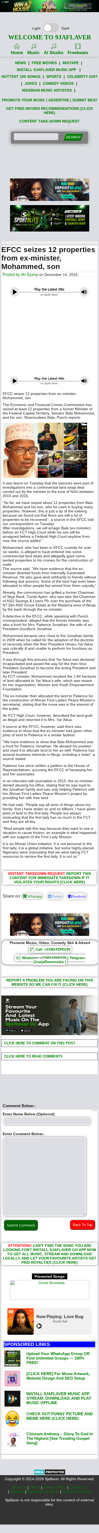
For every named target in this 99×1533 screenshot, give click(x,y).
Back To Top (82, 1225)
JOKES (31, 83)
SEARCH (73, 137)
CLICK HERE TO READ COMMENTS (33, 1056)
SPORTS (53, 76)
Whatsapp (34, 896)
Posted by (12, 274)
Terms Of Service (76, 1491)
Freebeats (78, 52)
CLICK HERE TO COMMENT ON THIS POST (39, 1043)
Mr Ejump (29, 274)
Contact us (78, 1487)
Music (33, 52)
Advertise (17, 1491)
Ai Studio (53, 52)
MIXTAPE (71, 63)
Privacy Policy (55, 1487)
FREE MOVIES (44, 63)
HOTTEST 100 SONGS (20, 76)
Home (17, 52)
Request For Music (43, 1491)
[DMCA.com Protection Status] (49, 1474)
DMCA (35, 1487)
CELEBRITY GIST (82, 76)
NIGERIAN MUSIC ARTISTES (47, 90)
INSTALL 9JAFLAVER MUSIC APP (46, 70)
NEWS (20, 63)
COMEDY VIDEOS (58, 83)
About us (19, 1487)
